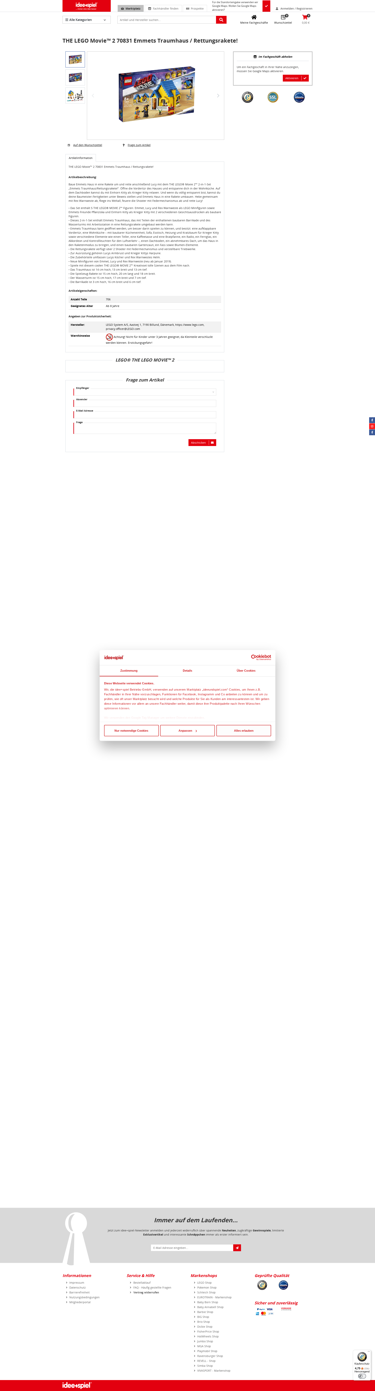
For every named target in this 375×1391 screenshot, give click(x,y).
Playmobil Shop (207, 1351)
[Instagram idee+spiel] (372, 426)
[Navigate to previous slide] (93, 95)
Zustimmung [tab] (129, 670)
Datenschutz (77, 1287)
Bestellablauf (142, 1282)
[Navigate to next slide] (218, 95)
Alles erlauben (244, 730)
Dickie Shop (204, 1326)
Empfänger (82, 388)
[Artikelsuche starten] (221, 20)
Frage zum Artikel (139, 145)
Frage (79, 422)
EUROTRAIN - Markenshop (214, 1297)
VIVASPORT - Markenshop (213, 1370)
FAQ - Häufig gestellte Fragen (152, 1287)
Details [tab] (187, 670)
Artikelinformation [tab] (81, 158)
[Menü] (368, 1352)
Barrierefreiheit (79, 1292)
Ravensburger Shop (210, 1356)
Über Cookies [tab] (246, 670)
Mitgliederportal (80, 1302)
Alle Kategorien (80, 20)
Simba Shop (205, 1366)
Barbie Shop (205, 1312)
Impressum (76, 1282)
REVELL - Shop (206, 1361)
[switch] (362, 1376)
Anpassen (185, 730)
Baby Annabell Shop (210, 1307)
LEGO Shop (204, 1282)
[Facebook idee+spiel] (372, 420)
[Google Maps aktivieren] (266, 6)
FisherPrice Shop (208, 1331)
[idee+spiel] (86, 6)
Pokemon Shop (207, 1287)
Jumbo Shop (205, 1341)
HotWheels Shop (208, 1336)
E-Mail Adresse (84, 410)
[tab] (272, 57)
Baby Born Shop (207, 1302)
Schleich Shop (206, 1292)
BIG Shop (203, 1317)
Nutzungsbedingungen (84, 1297)
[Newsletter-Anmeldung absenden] (237, 1247)
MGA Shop (204, 1346)
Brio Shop (203, 1322)
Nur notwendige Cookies (131, 730)
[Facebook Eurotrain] (372, 432)
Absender (81, 399)
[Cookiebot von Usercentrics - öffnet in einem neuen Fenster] (254, 658)
